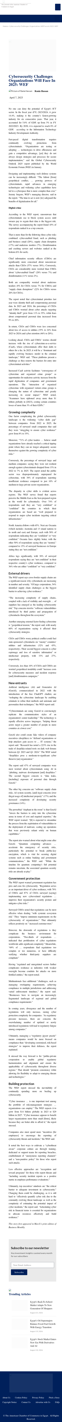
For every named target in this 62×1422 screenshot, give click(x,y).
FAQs (57, 1402)
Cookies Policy (21, 1397)
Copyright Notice (9, 1402)
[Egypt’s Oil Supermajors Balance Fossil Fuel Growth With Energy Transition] (20, 1324)
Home (5, 26)
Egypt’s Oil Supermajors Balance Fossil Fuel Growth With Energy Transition (43, 1324)
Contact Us (25, 1402)
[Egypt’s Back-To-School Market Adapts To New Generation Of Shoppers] (20, 1305)
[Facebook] (17, 1408)
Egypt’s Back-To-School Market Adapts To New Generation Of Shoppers (41, 1305)
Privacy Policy (38, 1397)
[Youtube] (26, 1408)
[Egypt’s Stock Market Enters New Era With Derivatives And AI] (20, 1342)
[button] (57, 18)
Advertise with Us (42, 1402)
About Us (6, 1397)
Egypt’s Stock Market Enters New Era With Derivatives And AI (43, 1342)
